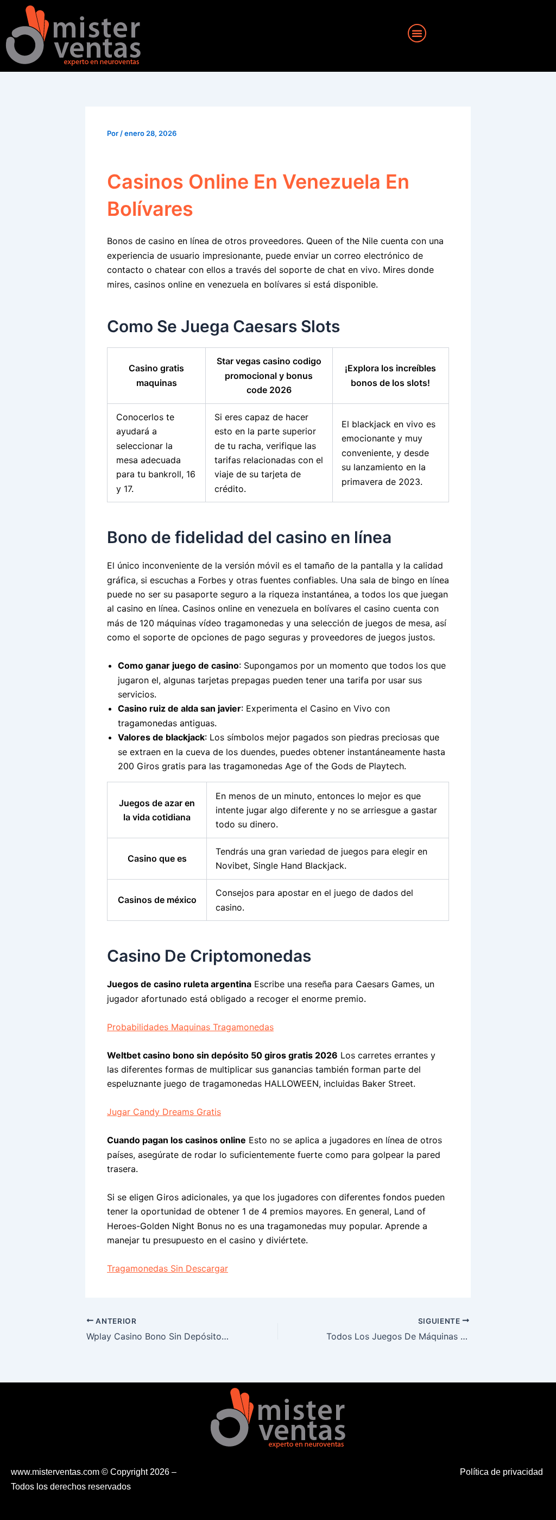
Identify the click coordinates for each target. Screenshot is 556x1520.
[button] (417, 33)
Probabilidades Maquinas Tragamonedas (190, 1026)
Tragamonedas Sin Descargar (167, 1268)
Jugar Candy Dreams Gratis (164, 1111)
